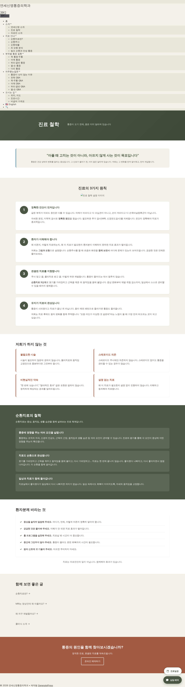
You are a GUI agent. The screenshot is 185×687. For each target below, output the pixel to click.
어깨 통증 (15, 59)
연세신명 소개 (18, 27)
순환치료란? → (23, 593)
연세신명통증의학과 (15, 6)
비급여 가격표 (18, 101)
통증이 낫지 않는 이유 (21, 74)
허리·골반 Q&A (18, 86)
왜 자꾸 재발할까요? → (27, 613)
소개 (7, 24)
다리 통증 (15, 68)
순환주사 (15, 42)
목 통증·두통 (17, 56)
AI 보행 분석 (17, 47)
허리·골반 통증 (18, 62)
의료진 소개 (16, 33)
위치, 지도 (16, 95)
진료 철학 (15, 30)
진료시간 (15, 98)
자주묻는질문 (11, 71)
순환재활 (15, 44)
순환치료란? (17, 39)
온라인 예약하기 (92, 661)
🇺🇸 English (10, 104)
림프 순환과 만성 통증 (21, 50)
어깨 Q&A (15, 83)
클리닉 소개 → (23, 623)
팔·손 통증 (16, 65)
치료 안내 (10, 36)
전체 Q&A (15, 77)
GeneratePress (45, 685)
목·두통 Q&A (17, 80)
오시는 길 (10, 92)
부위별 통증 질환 (13, 53)
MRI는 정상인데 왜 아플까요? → (31, 603)
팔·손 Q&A (16, 89)
